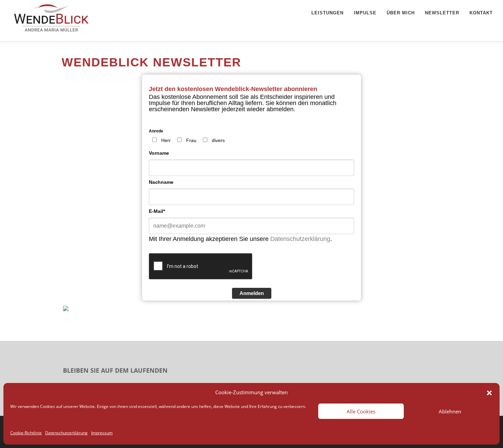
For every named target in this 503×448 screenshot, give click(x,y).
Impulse (365, 12)
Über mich (401, 12)
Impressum (102, 433)
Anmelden (252, 293)
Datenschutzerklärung (66, 433)
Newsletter (442, 12)
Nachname (161, 182)
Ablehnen (450, 411)
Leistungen (327, 12)
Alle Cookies (361, 411)
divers (218, 140)
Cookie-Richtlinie (26, 433)
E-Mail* (157, 211)
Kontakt (481, 12)
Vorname (159, 153)
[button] (489, 392)
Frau (191, 140)
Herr (166, 140)
